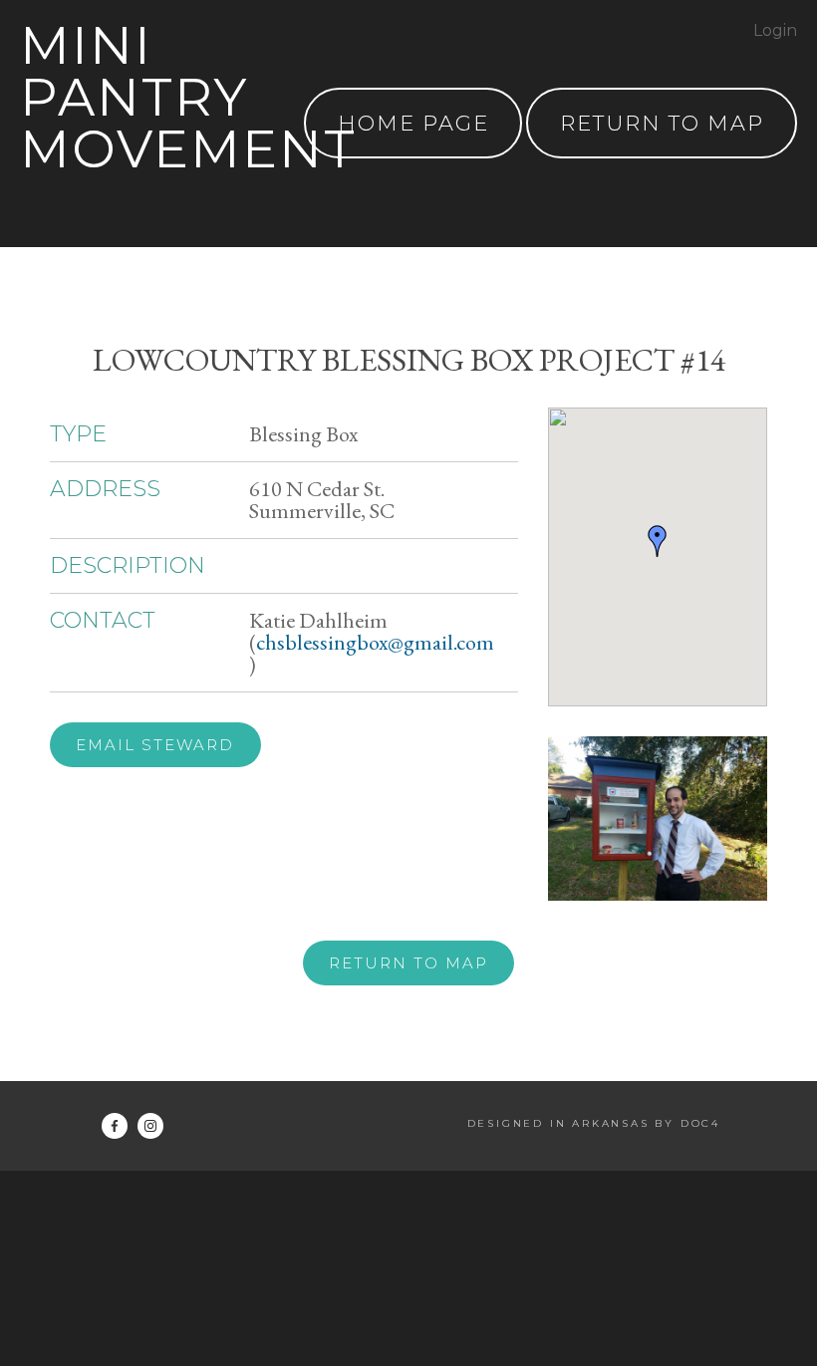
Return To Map (662, 123)
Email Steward (155, 744)
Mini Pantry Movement (188, 97)
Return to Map (408, 963)
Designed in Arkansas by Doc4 (593, 1123)
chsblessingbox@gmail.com (375, 642)
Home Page (413, 123)
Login (775, 30)
